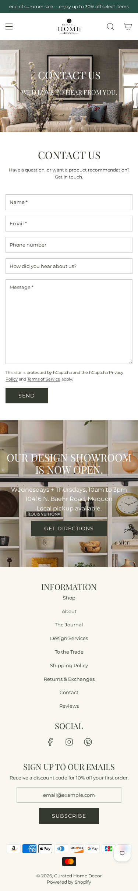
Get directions (69, 528)
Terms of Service (43, 379)
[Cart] (128, 26)
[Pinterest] (88, 742)
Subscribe (69, 816)
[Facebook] (50, 742)
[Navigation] (9, 26)
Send (26, 395)
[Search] (110, 26)
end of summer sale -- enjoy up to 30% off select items (69, 6)
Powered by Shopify (69, 882)
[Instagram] (69, 742)
